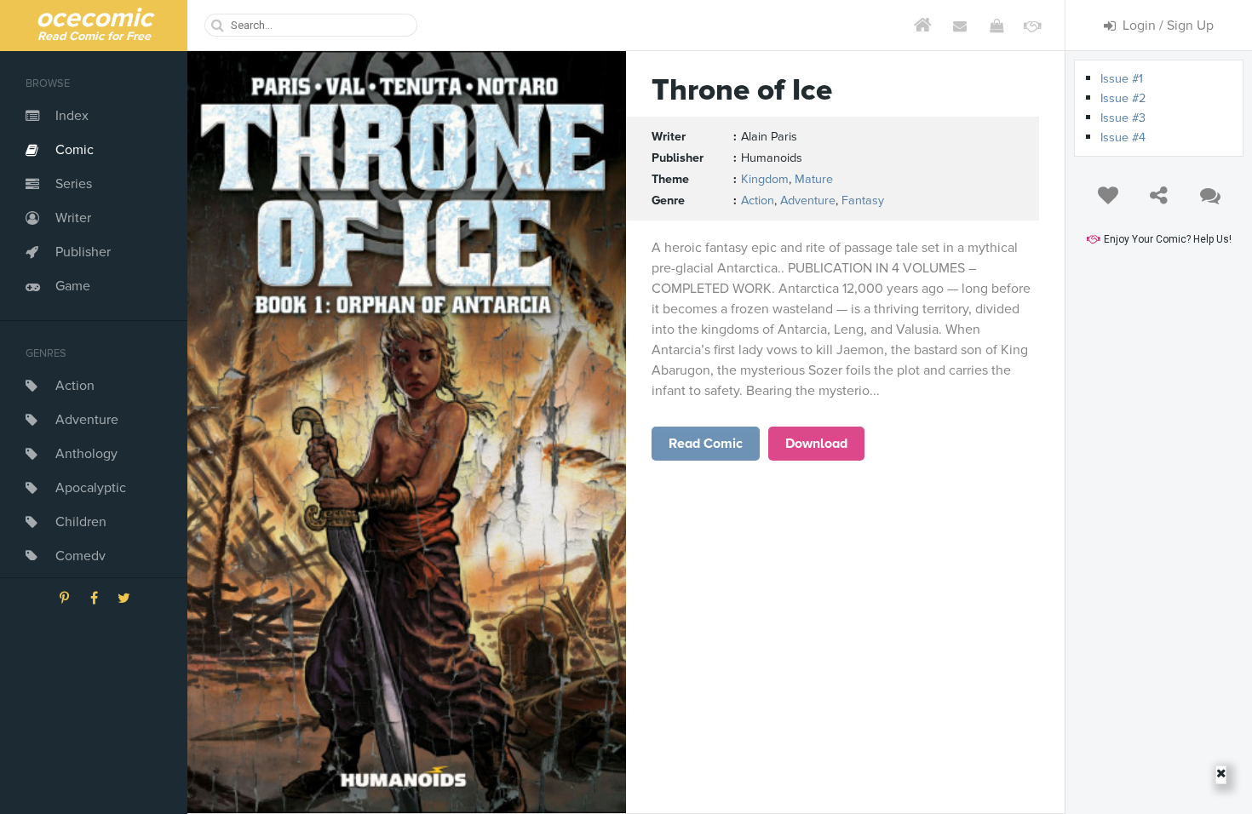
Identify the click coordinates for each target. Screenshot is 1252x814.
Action (75, 385)
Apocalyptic (90, 487)
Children (80, 521)
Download (816, 443)
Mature (814, 179)
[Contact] (959, 25)
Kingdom (765, 179)
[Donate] (1033, 25)
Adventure (86, 419)
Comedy (80, 556)
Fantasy (862, 200)
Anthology (86, 453)
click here (706, 443)
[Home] (923, 25)
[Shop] (996, 25)
